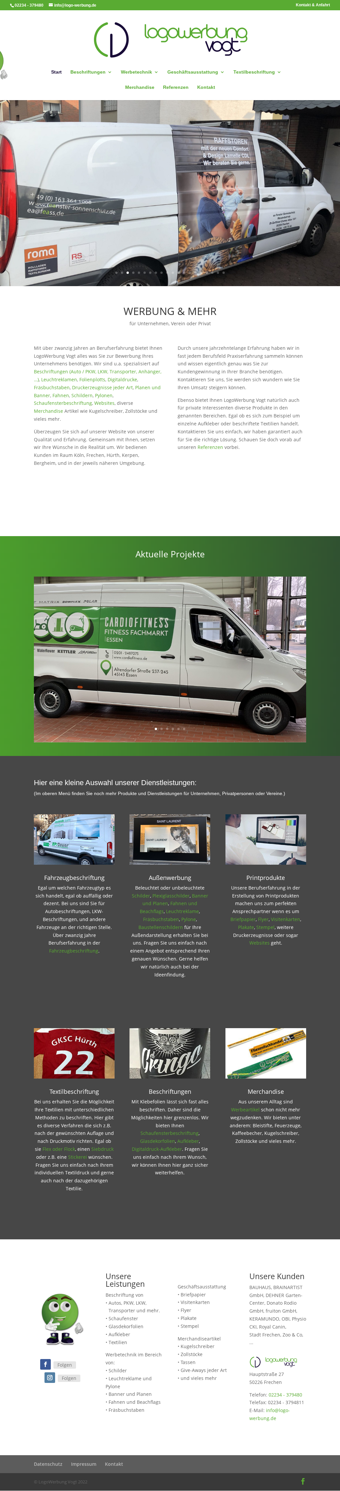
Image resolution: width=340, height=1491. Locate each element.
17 (207, 273)
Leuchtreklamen (59, 379)
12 (178, 273)
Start (56, 72)
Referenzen (176, 87)
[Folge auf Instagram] (49, 1377)
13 (184, 273)
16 (201, 273)
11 (173, 273)
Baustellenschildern (160, 927)
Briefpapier (243, 919)
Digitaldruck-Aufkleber (157, 1149)
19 (218, 273)
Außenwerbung (170, 878)
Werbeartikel (245, 1109)
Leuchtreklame (182, 911)
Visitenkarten (285, 919)
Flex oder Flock (58, 1149)
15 (195, 273)
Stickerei (77, 1157)
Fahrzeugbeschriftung (74, 878)
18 (212, 273)
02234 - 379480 (285, 1395)
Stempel (265, 927)
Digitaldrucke (122, 379)
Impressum (83, 1464)
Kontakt (206, 87)
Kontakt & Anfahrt (313, 5)
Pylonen (104, 395)
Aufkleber (188, 1141)
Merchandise (139, 87)
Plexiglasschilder (171, 896)
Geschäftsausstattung (192, 72)
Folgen (64, 1365)
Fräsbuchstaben (52, 387)
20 (223, 273)
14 (190, 273)
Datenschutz (48, 1464)
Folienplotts (92, 379)
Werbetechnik (136, 72)
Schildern (82, 395)
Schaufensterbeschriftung (63, 403)
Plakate (246, 927)
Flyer (263, 919)
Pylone (188, 919)
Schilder (141, 896)
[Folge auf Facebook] (45, 1364)
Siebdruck (102, 1149)
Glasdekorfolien (157, 1141)
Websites (104, 403)
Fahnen (60, 395)
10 (167, 273)
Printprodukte (265, 878)
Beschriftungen (88, 72)
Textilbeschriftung (254, 72)
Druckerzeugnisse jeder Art (102, 387)
